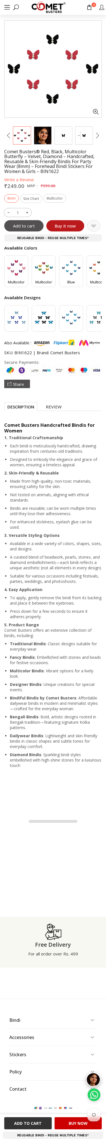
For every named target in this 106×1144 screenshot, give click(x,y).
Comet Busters (65, 352)
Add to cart (24, 226)
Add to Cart (28, 1123)
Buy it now (65, 226)
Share (18, 384)
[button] (7, 7)
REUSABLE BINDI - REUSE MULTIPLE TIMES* (53, 238)
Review (54, 407)
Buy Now (78, 1123)
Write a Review (19, 179)
